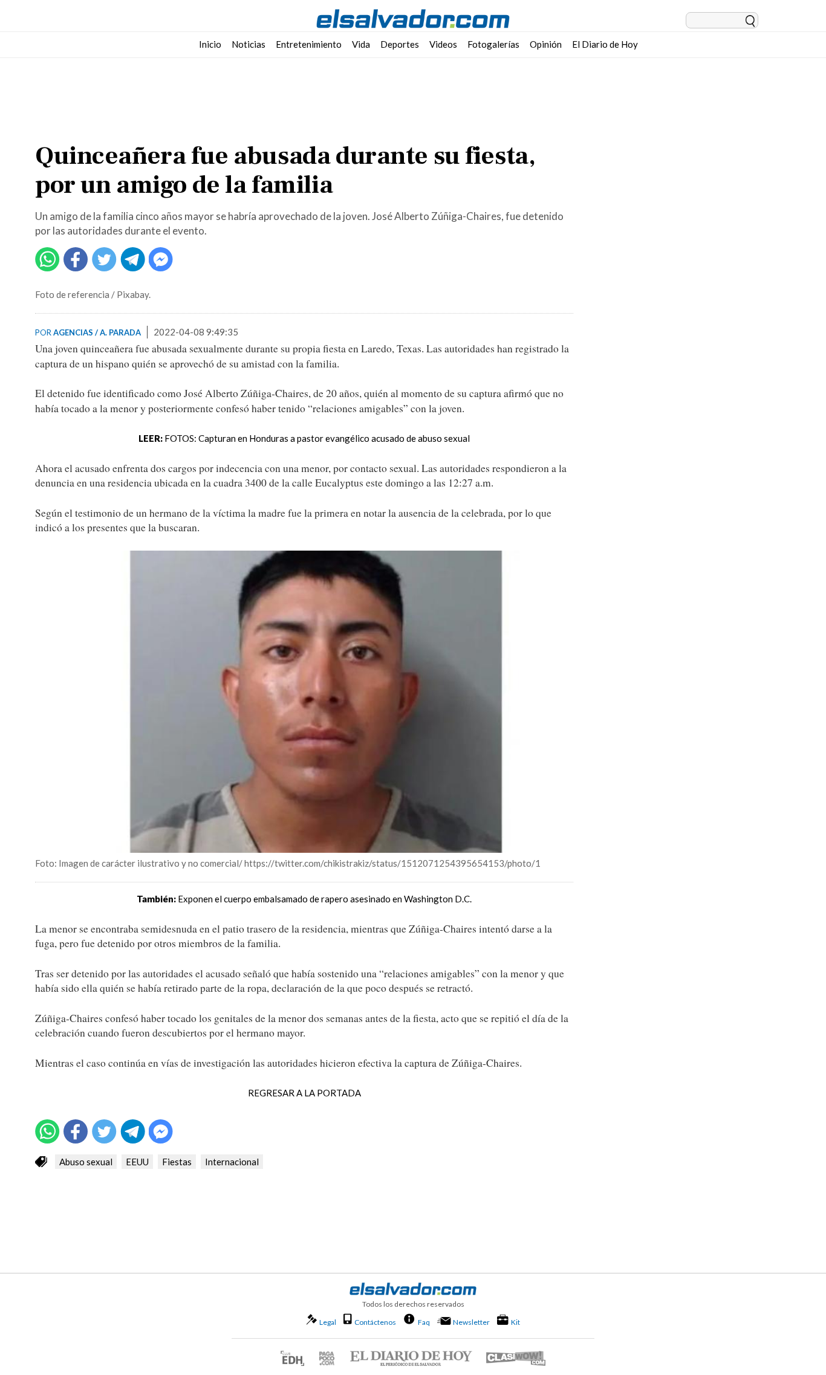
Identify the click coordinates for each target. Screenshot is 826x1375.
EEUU (137, 1161)
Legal (327, 1322)
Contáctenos (375, 1322)
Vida (361, 44)
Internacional (232, 1161)
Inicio (210, 44)
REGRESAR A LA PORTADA (304, 1092)
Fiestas (177, 1161)
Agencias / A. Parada (97, 332)
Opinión (546, 44)
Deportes (399, 44)
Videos (443, 44)
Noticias (248, 44)
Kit (515, 1322)
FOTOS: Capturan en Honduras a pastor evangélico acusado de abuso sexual (317, 438)
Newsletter (471, 1322)
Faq (424, 1322)
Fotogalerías (493, 44)
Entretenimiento (309, 44)
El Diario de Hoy (605, 44)
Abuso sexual (85, 1161)
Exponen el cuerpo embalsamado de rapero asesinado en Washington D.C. (325, 898)
